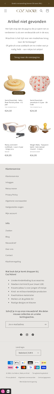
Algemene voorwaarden (16, 201)
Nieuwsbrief (11, 243)
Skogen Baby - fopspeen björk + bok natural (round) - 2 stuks (39, 147)
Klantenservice (12, 176)
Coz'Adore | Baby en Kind (20, 373)
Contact (9, 255)
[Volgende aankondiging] (49, 4)
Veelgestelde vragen (15, 207)
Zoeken (9, 230)
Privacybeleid (11, 377)
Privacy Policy (12, 194)
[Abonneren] (45, 324)
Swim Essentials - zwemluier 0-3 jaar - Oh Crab (39, 102)
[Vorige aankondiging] (5, 4)
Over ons (9, 249)
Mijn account (11, 213)
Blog (8, 236)
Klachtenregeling (13, 261)
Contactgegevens (44, 377)
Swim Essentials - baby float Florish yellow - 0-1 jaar (14, 102)
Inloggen (10, 182)
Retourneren (11, 188)
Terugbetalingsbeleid (40, 373)
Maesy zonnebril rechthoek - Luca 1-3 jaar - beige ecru (14, 147)
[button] (5, 11)
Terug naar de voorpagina (27, 57)
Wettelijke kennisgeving (28, 382)
